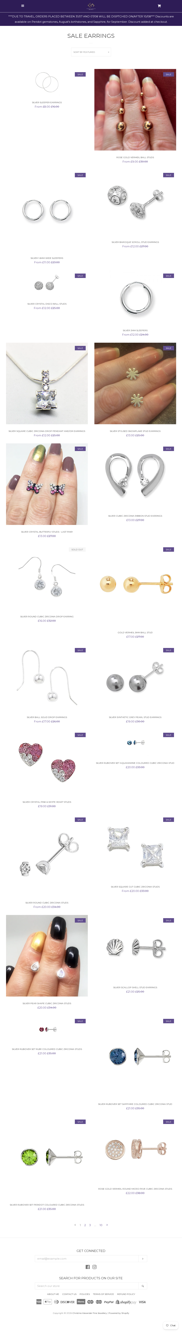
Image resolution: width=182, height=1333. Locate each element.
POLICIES (85, 1294)
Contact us (69, 1294)
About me (53, 1294)
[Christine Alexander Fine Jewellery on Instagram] (94, 1267)
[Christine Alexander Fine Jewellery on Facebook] (87, 1267)
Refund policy (126, 1294)
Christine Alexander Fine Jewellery (89, 1313)
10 (101, 1225)
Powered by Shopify (119, 1313)
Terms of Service (103, 1294)
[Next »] (107, 1225)
